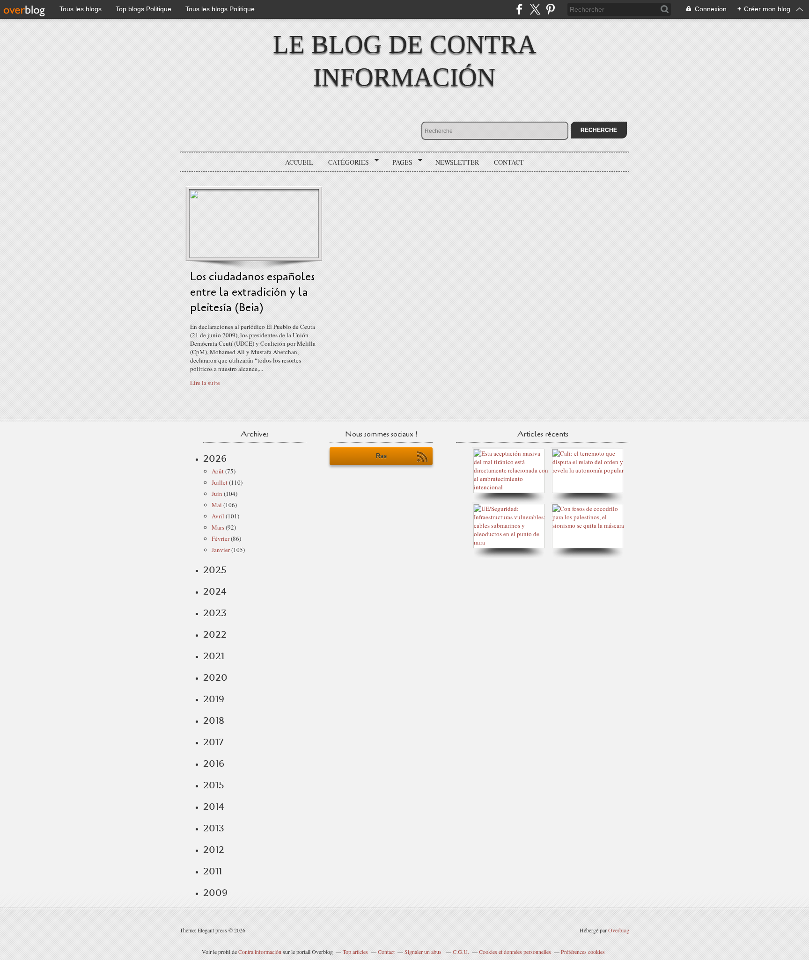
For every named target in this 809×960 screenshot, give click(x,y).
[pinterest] (550, 9)
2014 (213, 806)
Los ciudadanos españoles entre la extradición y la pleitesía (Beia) (252, 292)
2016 (213, 763)
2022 (215, 634)
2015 (213, 785)
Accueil (299, 162)
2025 (215, 569)
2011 (212, 871)
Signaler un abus (423, 951)
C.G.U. (461, 951)
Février (220, 538)
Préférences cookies (583, 951)
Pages (399, 162)
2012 (213, 849)
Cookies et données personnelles (515, 951)
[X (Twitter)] (535, 9)
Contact (509, 162)
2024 (215, 591)
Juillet (220, 482)
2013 (213, 828)
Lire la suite (205, 382)
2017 (213, 742)
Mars (218, 527)
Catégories (345, 162)
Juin (217, 493)
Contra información (259, 951)
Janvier (221, 549)
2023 (215, 612)
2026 (215, 458)
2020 (215, 677)
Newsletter (457, 162)
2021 (213, 656)
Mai (217, 505)
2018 (213, 720)
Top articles (355, 951)
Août (218, 471)
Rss (381, 455)
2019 (213, 699)
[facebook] (519, 9)
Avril (218, 516)
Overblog (618, 930)
